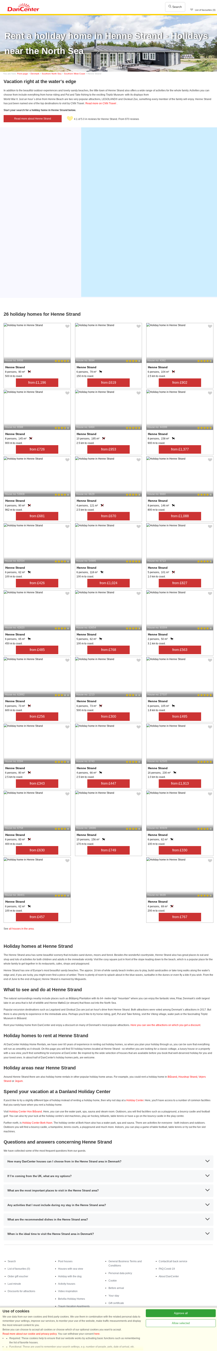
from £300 (108, 716)
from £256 (37, 716)
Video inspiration (68, 1291)
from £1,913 (180, 783)
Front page (22, 73)
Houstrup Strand (187, 1076)
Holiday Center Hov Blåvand (25, 1111)
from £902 (179, 382)
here (97, 1333)
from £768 (108, 650)
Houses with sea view (70, 1268)
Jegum (19, 1081)
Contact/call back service (173, 1261)
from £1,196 (37, 382)
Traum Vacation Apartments (74, 1306)
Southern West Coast (74, 73)
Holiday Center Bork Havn (37, 1122)
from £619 (108, 382)
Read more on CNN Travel (101, 103)
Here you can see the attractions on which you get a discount (165, 1025)
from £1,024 (108, 583)
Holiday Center (134, 1100)
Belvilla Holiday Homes (71, 1298)
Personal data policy (120, 1273)
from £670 (108, 516)
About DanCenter (169, 1276)
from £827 (179, 583)
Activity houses (66, 1283)
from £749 (108, 850)
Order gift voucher (18, 1276)
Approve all (181, 1313)
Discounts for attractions (21, 1291)
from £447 (108, 783)
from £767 (179, 917)
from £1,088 (180, 516)
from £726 (37, 449)
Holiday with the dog (70, 1276)
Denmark (35, 73)
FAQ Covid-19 (167, 1268)
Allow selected (181, 1323)
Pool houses (65, 1261)
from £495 (179, 716)
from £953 (108, 449)
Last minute (14, 1283)
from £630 (37, 850)
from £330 (179, 850)
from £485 (37, 650)
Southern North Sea (51, 73)
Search (176, 6)
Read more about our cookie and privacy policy (30, 1333)
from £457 (37, 917)
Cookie (112, 1280)
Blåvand (172, 1076)
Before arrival (116, 1288)
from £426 (37, 583)
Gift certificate (116, 1303)
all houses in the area (21, 928)
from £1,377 (180, 449)
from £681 (37, 516)
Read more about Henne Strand (32, 118)
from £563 (179, 650)
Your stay (113, 1295)
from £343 (37, 783)
